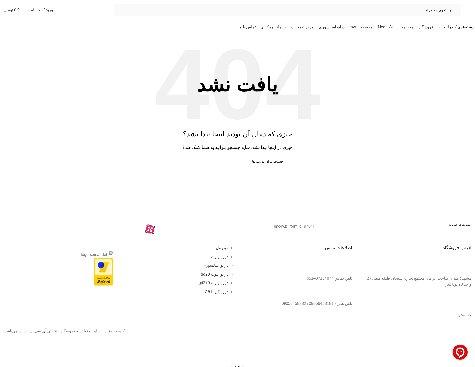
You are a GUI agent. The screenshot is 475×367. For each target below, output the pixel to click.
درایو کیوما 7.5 (216, 292)
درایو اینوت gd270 (213, 283)
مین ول (222, 248)
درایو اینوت (219, 257)
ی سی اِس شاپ (32, 331)
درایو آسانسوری (215, 265)
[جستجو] (193, 161)
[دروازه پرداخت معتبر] (103, 271)
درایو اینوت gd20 (214, 274)
